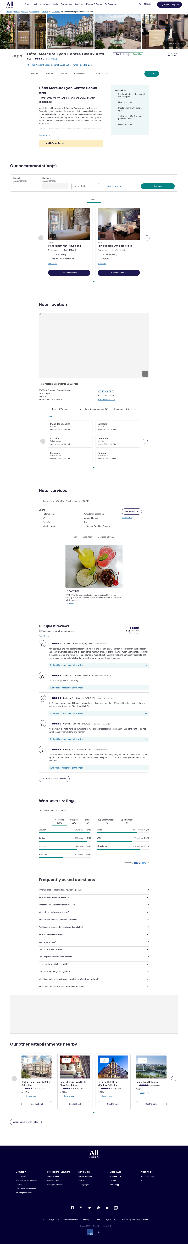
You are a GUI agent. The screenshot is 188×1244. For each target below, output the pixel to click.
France (25, 12)
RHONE (45, 12)
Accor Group (21, 1176)
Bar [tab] (75, 537)
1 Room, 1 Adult (80, 186)
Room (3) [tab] (94, 199)
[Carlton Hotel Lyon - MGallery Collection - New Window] (36, 1067)
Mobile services (116, 1176)
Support (144, 1181)
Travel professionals (55, 1185)
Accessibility (127, 518)
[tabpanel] (94, 244)
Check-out (49, 179)
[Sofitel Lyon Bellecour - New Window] (151, 1067)
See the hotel (37, 1104)
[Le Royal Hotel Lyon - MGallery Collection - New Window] (113, 1067)
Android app (114, 1185)
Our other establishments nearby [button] (43, 1044)
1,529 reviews (51, 59)
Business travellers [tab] (106, 821)
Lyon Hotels (55, 12)
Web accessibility (85, 1176)
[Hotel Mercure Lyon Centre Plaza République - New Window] (75, 1067)
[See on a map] (94, 345)
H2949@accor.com (106, 399)
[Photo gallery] (94, 31)
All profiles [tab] (59, 821)
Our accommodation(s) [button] (33, 165)
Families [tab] (87, 821)
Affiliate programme (24, 1193)
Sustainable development (26, 1189)
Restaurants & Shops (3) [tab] (125, 409)
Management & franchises (26, 1181)
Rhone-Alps (35, 12)
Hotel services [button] (53, 490)
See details (69, 604)
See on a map (30, 1096)
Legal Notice (110, 1219)
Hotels (9, 12)
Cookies (97, 1219)
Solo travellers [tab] (127, 821)
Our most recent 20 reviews (54, 778)
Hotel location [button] (53, 304)
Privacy (86, 1219)
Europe (17, 12)
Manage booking (147, 1176)
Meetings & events (54, 1181)
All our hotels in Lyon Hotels (25, 1122)
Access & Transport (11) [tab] (62, 409)
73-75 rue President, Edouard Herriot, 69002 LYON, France (52, 65)
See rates (152, 73)
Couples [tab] (74, 821)
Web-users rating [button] (56, 800)
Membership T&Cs (71, 1219)
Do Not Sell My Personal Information (134, 1219)
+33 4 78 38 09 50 (106, 391)
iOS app (113, 1181)
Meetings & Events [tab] (106, 537)
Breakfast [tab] (87, 537)
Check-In (20, 179)
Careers (19, 1185)
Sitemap (81, 1181)
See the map (86, 65)
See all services (132, 511)
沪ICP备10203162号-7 (102, 1226)
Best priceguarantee (173, 54)
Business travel (53, 1176)
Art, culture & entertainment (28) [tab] (94, 409)
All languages (83, 1185)
